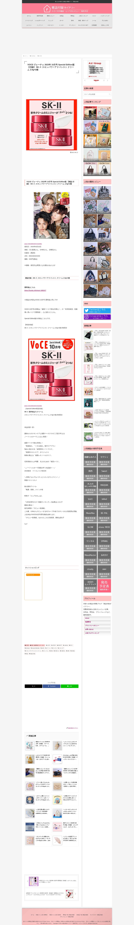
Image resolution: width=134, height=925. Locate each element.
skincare (28, 648)
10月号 (48, 645)
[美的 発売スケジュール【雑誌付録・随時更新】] (90, 474)
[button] (109, 94)
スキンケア (61, 648)
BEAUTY (60, 645)
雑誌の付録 (32, 653)
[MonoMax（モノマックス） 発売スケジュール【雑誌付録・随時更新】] (90, 516)
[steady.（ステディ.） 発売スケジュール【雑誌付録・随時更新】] (90, 572)
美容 (68, 650)
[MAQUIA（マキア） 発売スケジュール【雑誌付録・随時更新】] (104, 488)
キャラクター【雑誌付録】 (96, 914)
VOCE (27, 645)
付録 (52, 650)
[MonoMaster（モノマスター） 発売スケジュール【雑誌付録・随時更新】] (90, 558)
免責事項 (88, 622)
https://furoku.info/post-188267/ (35, 290)
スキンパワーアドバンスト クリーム (33, 650)
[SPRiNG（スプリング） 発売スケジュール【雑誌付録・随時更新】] (104, 544)
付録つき (57, 650)
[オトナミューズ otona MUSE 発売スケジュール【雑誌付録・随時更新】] (104, 530)
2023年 (54, 645)
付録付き (63, 650)
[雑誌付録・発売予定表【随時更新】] (104, 586)
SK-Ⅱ (71, 645)
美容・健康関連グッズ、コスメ (37, 645)
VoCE (43, 648)
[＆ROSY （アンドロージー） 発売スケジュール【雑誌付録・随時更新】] (104, 558)
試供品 (73, 650)
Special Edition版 (35, 648)
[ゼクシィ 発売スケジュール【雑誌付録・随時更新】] (104, 460)
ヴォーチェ (46, 650)
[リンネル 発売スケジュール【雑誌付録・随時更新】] (90, 544)
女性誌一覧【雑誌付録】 (82, 914)
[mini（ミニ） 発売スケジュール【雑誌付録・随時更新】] (104, 572)
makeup (66, 645)
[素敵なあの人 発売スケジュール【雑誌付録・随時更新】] (90, 460)
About (87, 618)
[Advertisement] (67, 40)
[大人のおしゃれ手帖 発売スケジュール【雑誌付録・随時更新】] (90, 488)
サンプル (55, 648)
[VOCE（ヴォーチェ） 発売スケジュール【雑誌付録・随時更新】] (90, 502)
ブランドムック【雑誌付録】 (67, 916)
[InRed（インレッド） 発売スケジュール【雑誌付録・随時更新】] (104, 502)
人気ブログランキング (92, 633)
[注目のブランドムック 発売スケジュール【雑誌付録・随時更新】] (90, 586)
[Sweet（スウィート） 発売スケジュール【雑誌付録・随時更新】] (104, 474)
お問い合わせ (89, 629)
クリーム (48, 648)
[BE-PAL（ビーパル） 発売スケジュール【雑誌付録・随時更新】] (104, 516)
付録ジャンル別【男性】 (42, 914)
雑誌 (27, 653)
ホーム (32, 914)
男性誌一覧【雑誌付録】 (69, 914)
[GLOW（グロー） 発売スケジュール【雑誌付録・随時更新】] (90, 530)
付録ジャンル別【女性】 (55, 914)
